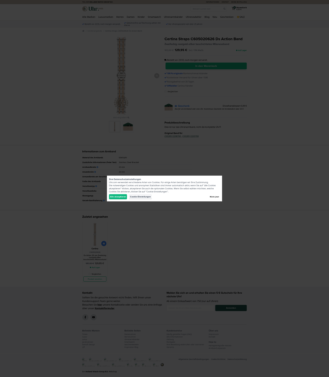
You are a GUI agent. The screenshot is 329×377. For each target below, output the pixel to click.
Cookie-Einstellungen (140, 196)
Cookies (156, 182)
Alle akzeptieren (118, 196)
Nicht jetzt (214, 196)
